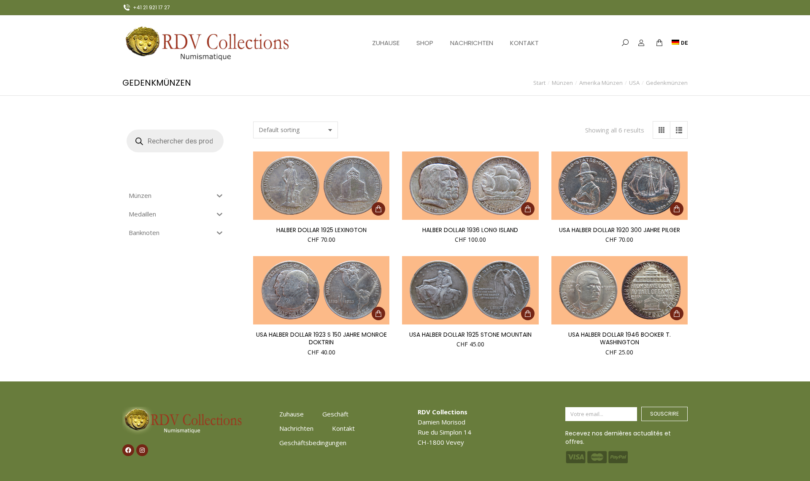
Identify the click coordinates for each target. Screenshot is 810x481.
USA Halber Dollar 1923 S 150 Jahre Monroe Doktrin (321, 338)
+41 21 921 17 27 (151, 7)
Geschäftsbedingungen (312, 442)
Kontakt (343, 428)
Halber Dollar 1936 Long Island (470, 230)
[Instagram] (142, 450)
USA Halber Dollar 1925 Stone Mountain (470, 334)
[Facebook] (128, 450)
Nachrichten (296, 428)
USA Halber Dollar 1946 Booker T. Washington (619, 338)
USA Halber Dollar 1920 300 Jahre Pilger (619, 230)
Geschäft (335, 414)
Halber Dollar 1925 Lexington (321, 230)
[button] (125, 7)
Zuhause (291, 414)
